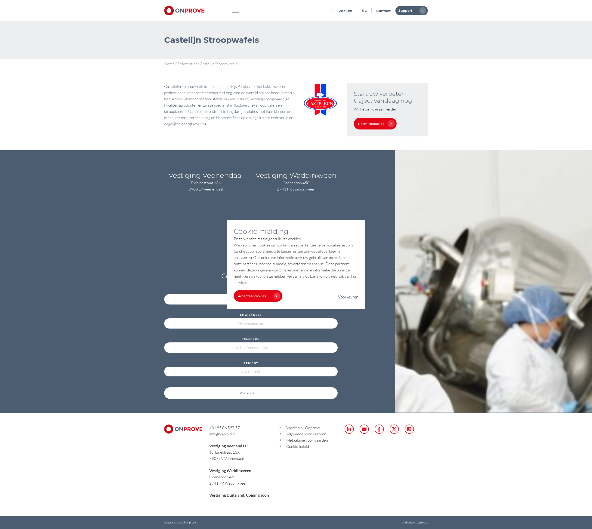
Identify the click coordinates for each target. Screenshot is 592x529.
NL (364, 10)
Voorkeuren (348, 297)
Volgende (247, 393)
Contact (383, 11)
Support (405, 11)
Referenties (187, 63)
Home (169, 63)
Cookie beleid (297, 446)
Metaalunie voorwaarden (307, 440)
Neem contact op (371, 124)
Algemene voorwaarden (306, 433)
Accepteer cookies (252, 296)
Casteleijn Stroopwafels (184, 86)
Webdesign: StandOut (415, 522)
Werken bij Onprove (303, 427)
